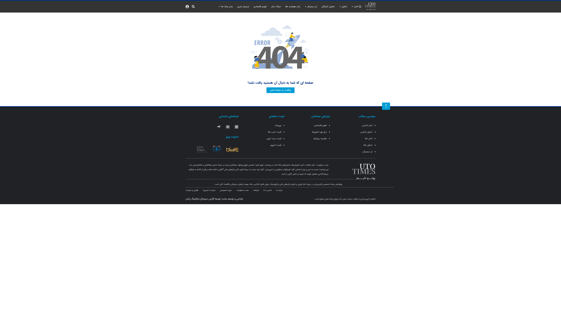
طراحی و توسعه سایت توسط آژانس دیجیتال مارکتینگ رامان (214, 199)
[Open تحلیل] (340, 6)
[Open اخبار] (352, 6)
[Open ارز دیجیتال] (305, 6)
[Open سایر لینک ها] (219, 6)
